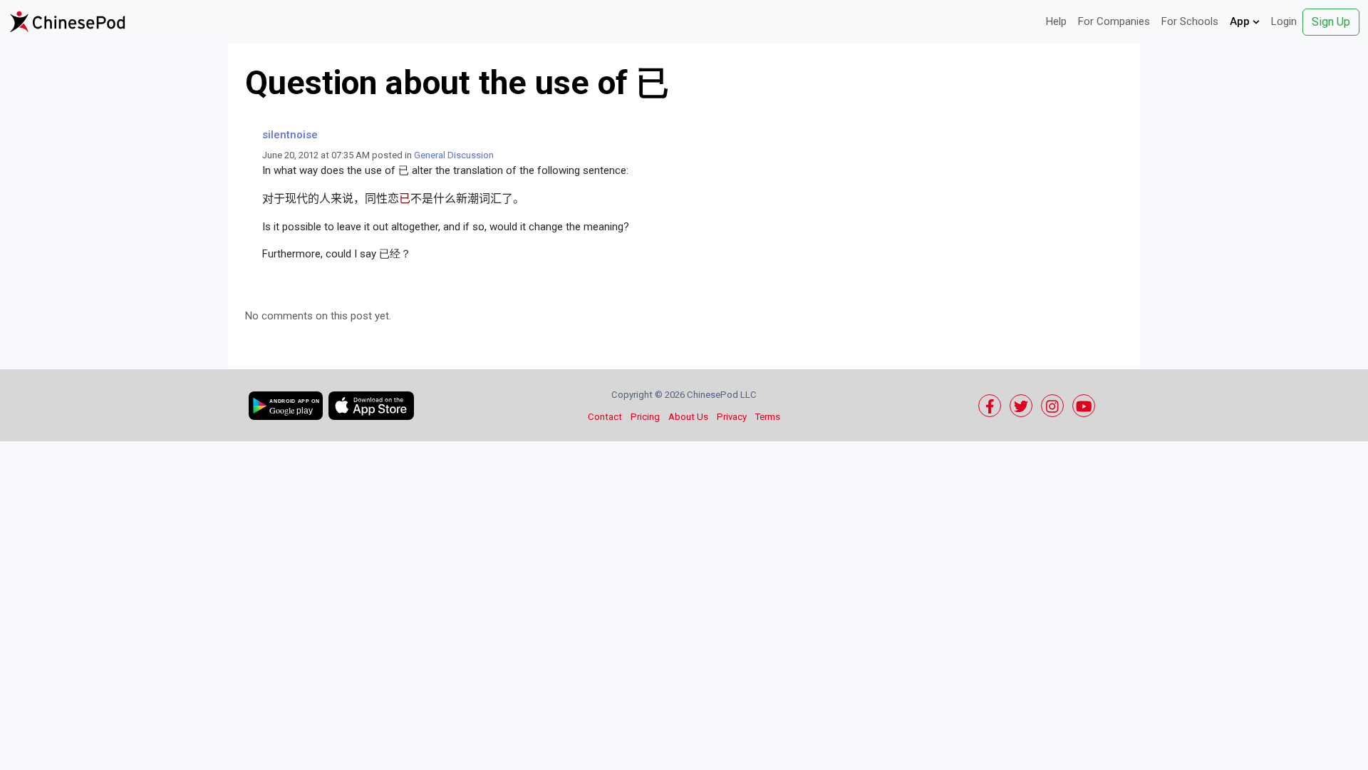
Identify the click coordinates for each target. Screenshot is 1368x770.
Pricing (645, 416)
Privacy (732, 416)
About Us (688, 416)
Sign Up (1331, 22)
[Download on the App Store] (371, 405)
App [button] (1241, 21)
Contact (605, 416)
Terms (767, 416)
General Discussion (454, 155)
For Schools (1189, 21)
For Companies (1114, 21)
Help (1056, 21)
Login (1284, 21)
